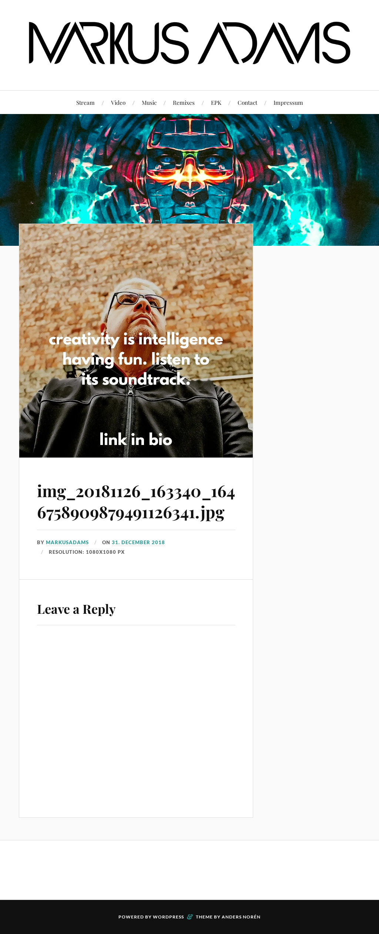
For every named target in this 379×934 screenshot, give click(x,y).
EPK (216, 102)
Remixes (184, 102)
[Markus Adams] (189, 67)
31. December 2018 (138, 542)
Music (149, 102)
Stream (85, 102)
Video (118, 102)
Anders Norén (241, 917)
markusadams (67, 542)
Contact (247, 102)
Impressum (288, 102)
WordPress (168, 917)
